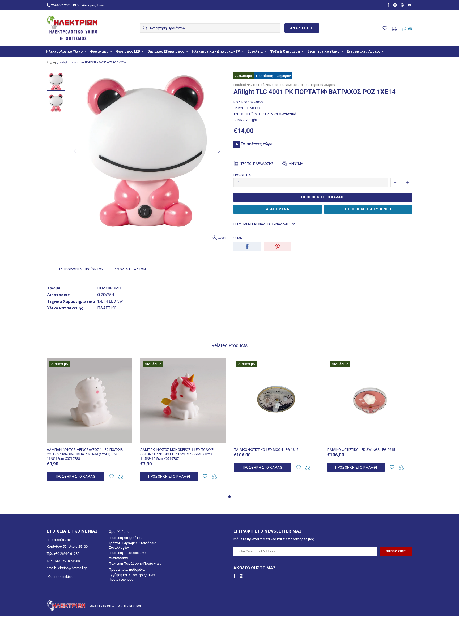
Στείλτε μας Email (90, 5)
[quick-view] (125, 365)
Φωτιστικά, (275, 85)
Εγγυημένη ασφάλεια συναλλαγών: (264, 224)
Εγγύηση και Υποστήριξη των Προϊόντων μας (132, 577)
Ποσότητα (242, 175)
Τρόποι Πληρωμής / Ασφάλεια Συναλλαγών (132, 545)
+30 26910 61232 (66, 554)
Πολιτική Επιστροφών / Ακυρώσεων (127, 555)
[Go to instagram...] (395, 5)
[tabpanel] (89, 426)
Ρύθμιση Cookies (60, 577)
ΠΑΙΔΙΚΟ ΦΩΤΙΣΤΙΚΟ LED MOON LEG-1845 (266, 450)
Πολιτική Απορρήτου (125, 538)
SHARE (238, 238)
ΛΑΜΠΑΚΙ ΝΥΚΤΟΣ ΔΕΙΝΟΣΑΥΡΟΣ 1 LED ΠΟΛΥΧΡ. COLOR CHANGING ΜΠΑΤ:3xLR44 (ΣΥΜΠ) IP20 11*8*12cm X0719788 (85, 454)
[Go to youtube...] (410, 5)
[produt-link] (89, 440)
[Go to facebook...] (389, 5)
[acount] (111, 476)
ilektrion (72, 28)
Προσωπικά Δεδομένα (127, 570)
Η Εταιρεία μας (59, 540)
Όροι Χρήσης (119, 532)
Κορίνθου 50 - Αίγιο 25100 (67, 546)
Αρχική (51, 62)
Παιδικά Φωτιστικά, (249, 85)
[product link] (89, 365)
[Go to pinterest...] (403, 5)
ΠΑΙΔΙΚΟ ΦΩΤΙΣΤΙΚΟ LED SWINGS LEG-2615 (361, 450)
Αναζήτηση (302, 28)
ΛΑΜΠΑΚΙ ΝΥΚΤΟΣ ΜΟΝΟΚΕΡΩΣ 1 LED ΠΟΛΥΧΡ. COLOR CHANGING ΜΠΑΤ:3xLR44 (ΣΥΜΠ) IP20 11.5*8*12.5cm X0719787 (177, 454)
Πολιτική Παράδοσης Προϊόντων (135, 563)
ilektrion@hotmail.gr (72, 568)
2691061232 (60, 5)
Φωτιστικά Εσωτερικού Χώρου (310, 85)
